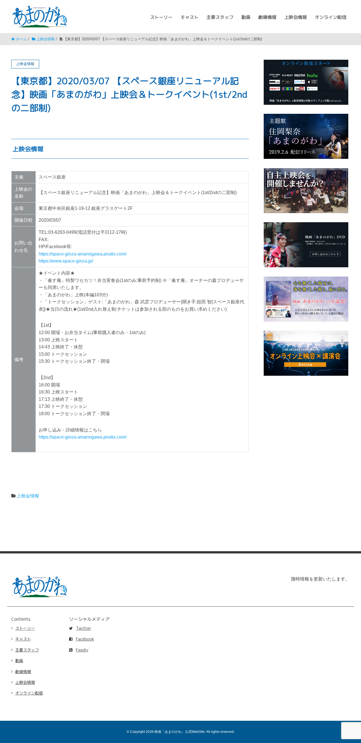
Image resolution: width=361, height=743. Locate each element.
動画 (245, 17)
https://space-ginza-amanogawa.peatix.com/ (82, 254)
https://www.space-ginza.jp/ (66, 261)
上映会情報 (295, 17)
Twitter (83, 628)
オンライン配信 (330, 17)
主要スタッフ (220, 17)
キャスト (189, 17)
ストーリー (161, 17)
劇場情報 (267, 17)
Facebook (85, 639)
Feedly (82, 650)
